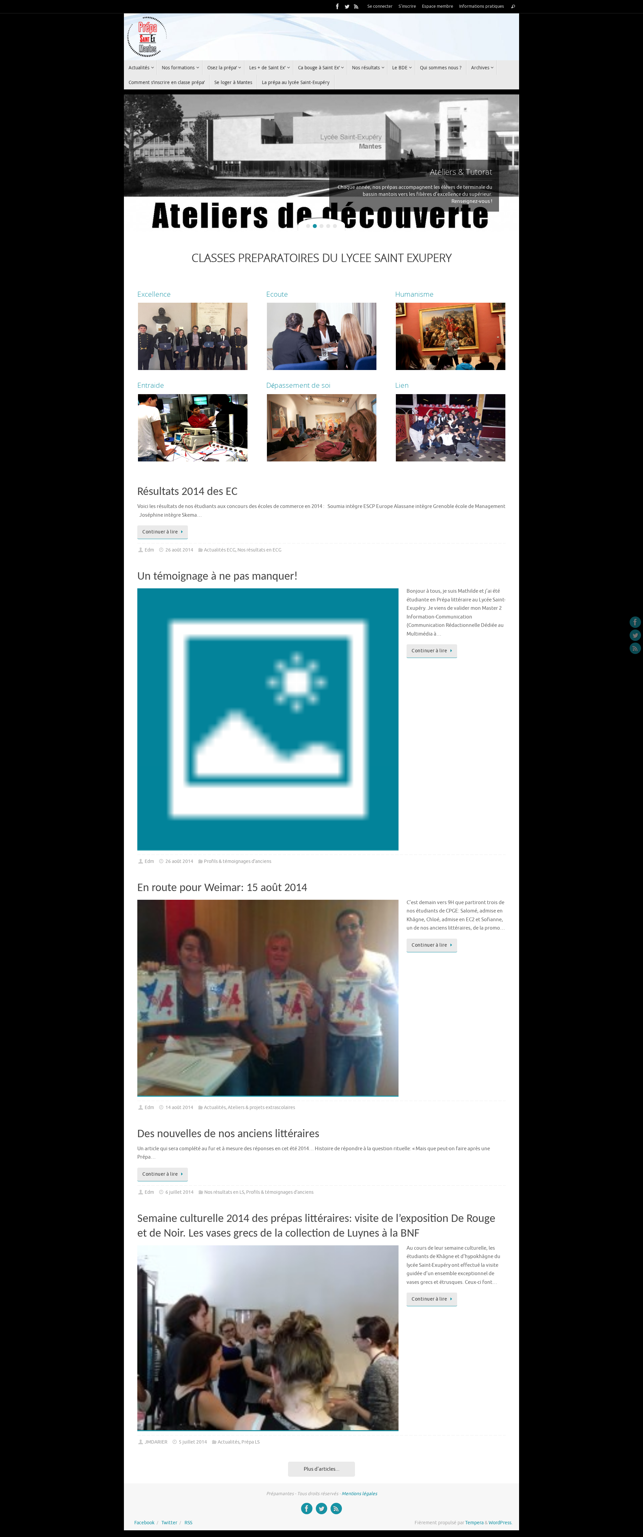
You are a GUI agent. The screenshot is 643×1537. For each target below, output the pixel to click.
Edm (149, 550)
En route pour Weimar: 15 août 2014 (222, 888)
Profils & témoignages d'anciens (237, 861)
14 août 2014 (179, 1107)
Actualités (215, 1107)
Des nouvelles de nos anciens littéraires (228, 1134)
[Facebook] (337, 6)
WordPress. (500, 1523)
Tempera (474, 1523)
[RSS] (356, 6)
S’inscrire (407, 6)
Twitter (169, 1523)
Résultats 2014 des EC (187, 492)
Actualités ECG (219, 550)
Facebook (144, 1523)
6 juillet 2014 (179, 1192)
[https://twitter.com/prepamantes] (347, 6)
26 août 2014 (179, 550)
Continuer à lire (160, 532)
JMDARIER (156, 1442)
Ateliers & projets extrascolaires (261, 1107)
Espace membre (437, 6)
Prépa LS (250, 1442)
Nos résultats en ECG (259, 550)
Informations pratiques (481, 6)
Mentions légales (359, 1493)
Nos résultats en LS (224, 1192)
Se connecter (379, 6)
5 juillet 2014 (193, 1442)
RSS (188, 1523)
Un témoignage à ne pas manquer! (217, 577)
